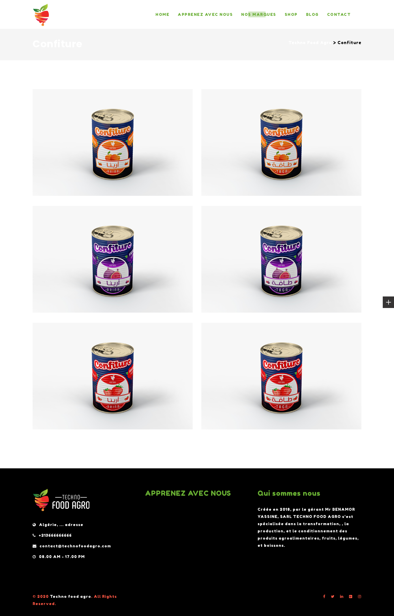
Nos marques (258, 14)
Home (162, 14)
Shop (291, 14)
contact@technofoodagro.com (75, 546)
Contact (339, 14)
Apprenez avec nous (205, 14)
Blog (312, 14)
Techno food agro (70, 596)
